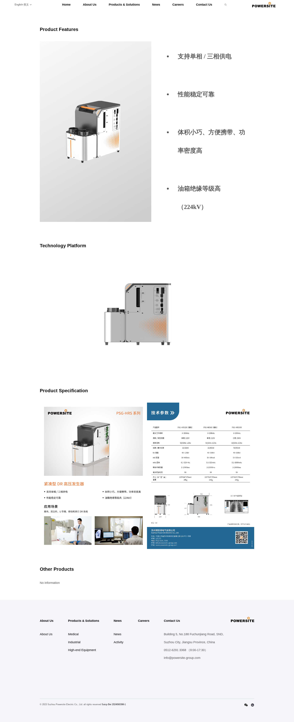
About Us (89, 4)
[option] (96, 131)
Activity (118, 642)
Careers (178, 4)
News (156, 4)
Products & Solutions (124, 4)
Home (66, 4)
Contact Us (204, 4)
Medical (73, 634)
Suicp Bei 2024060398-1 (114, 704)
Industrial (74, 642)
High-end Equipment (82, 650)
